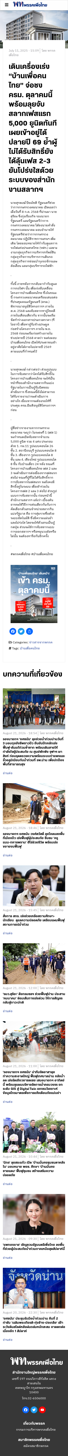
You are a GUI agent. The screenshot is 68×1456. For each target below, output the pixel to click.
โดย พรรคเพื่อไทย (51, 733)
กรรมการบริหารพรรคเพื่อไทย (36, 1429)
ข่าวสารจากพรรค (41, 642)
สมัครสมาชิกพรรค (35, 1446)
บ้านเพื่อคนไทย (30, 648)
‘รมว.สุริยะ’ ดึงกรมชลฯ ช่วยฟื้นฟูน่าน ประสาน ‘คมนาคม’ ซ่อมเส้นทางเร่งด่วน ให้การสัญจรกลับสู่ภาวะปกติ (34, 998)
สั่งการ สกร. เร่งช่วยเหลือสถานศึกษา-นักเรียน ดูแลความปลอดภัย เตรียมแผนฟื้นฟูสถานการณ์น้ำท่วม (34, 920)
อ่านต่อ (7, 773)
